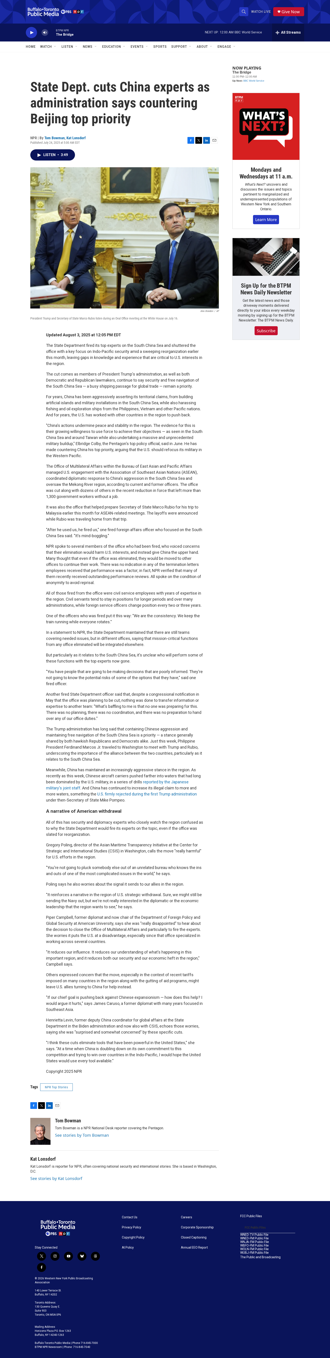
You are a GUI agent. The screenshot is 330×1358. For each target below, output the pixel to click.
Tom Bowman (54, 138)
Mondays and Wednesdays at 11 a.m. (266, 173)
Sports (160, 46)
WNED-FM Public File (254, 1238)
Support (179, 46)
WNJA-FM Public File (254, 1242)
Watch (46, 46)
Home (31, 46)
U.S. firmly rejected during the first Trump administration (147, 794)
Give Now (291, 11)
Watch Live (261, 11)
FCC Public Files (251, 1216)
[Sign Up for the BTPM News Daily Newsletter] (266, 257)
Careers (186, 1217)
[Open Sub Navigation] (55, 46)
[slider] (52, 32)
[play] (31, 32)
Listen (67, 46)
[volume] (45, 33)
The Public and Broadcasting (260, 1257)
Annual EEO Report (194, 1247)
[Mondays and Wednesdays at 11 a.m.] (266, 126)
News (87, 46)
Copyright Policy (133, 1237)
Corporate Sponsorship (197, 1227)
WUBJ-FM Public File (254, 1252)
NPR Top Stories (56, 1087)
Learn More (266, 219)
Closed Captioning (194, 1237)
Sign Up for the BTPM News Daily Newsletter (266, 289)
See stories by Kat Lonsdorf (56, 1178)
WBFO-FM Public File (254, 1245)
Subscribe (266, 330)
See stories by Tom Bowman (82, 1135)
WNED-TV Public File (254, 1234)
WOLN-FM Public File (254, 1249)
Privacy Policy (131, 1227)
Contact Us (129, 1217)
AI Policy (128, 1247)
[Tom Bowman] (40, 1131)
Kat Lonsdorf (76, 138)
